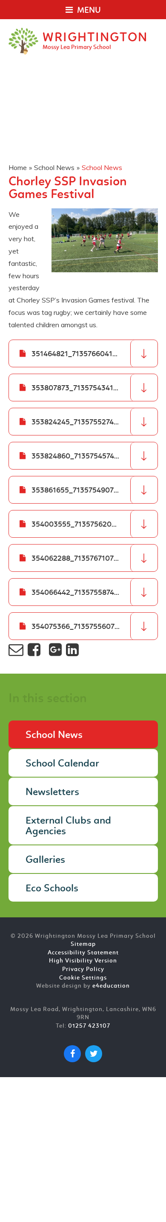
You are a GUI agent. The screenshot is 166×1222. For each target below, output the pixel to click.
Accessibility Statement (83, 953)
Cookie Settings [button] (83, 978)
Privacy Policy (83, 969)
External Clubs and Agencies (68, 826)
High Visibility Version (83, 961)
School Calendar (62, 764)
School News (54, 167)
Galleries (45, 860)
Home (18, 167)
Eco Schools (52, 889)
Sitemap (83, 944)
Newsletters (52, 792)
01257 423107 (89, 1026)
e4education (111, 986)
